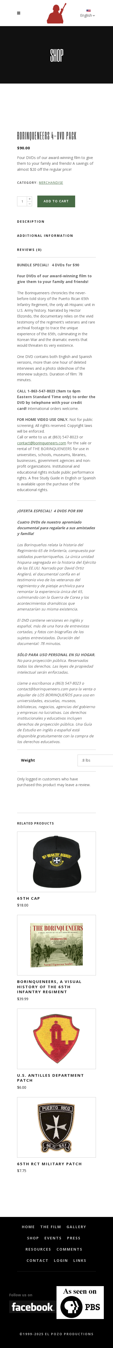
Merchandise (51, 182)
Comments (69, 1249)
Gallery (76, 1226)
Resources (38, 1249)
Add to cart (56, 201)
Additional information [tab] (45, 235)
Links (79, 1260)
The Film (50, 1226)
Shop (33, 1237)
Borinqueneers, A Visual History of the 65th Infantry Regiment (49, 986)
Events (53, 1237)
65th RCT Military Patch (49, 1163)
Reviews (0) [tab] (29, 250)
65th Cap (28, 898)
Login (61, 1260)
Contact (38, 1260)
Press (74, 1237)
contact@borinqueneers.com (41, 442)
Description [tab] (31, 221)
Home (28, 1226)
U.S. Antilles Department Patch (50, 1078)
